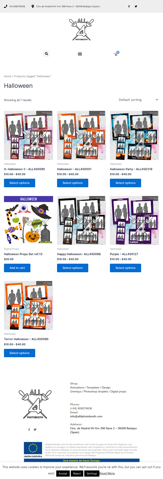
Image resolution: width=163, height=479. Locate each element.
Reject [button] (77, 473)
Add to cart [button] (17, 268)
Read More (107, 473)
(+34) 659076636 (81, 408)
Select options (20, 183)
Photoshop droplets (96, 391)
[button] (46, 54)
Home (8, 76)
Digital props (118, 391)
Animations (77, 387)
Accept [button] (63, 473)
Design (106, 387)
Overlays (75, 391)
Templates (92, 387)
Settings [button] (92, 473)
